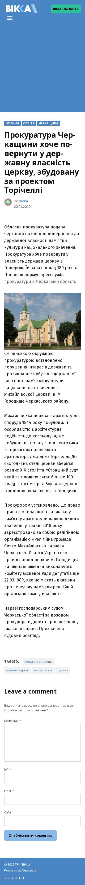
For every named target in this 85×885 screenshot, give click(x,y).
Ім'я (8, 769)
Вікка (23, 201)
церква (63, 670)
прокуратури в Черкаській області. (40, 281)
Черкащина (48, 123)
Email (9, 791)
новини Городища (38, 662)
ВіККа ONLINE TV (66, 9)
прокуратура (43, 670)
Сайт (7, 812)
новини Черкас (17, 670)
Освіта (29, 123)
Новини (12, 123)
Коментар (12, 721)
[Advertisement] (42, 69)
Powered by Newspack (20, 870)
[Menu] (10, 18)
